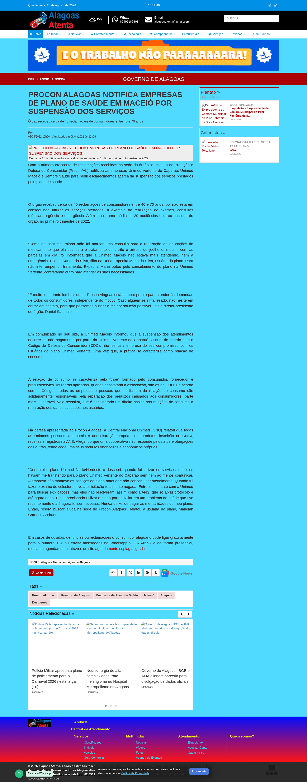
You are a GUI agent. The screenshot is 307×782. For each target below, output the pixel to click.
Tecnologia (133, 34)
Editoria (44, 79)
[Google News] (176, 573)
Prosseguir (199, 771)
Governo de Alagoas (153, 79)
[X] (130, 573)
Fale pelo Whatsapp (39, 773)
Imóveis (89, 747)
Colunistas (213, 132)
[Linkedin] (138, 573)
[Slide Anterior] (181, 614)
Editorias (52, 34)
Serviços (217, 34)
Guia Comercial (94, 757)
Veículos (89, 752)
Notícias (75, 34)
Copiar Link (43, 572)
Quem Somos (260, 34)
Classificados (92, 742)
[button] (105, 706)
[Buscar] (275, 18)
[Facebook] (121, 573)
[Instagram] (269, 5)
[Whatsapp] (275, 5)
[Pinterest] (147, 573)
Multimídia (192, 34)
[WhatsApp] (19, 773)
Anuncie (81, 722)
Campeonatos (163, 34)
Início (31, 79)
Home (37, 34)
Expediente (195, 742)
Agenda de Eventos (149, 757)
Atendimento (188, 736)
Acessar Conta (197, 747)
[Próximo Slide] (188, 614)
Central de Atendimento (90, 729)
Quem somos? (242, 736)
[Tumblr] (156, 573)
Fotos (139, 752)
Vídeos (237, 34)
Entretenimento (103, 34)
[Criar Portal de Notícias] (271, 769)
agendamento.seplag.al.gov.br (120, 549)
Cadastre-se (196, 752)
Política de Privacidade (135, 773)
